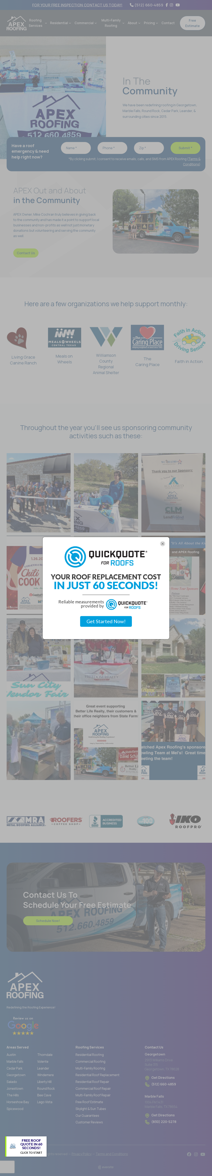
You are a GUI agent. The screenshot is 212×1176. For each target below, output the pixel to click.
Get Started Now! (106, 621)
